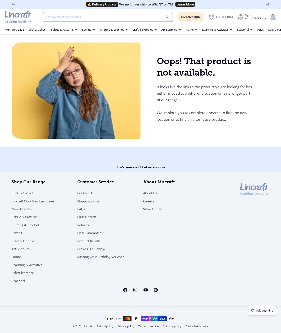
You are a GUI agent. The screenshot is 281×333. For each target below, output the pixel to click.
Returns (83, 225)
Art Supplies (21, 249)
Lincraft (87, 326)
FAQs (81, 209)
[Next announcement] (268, 4)
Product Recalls (88, 241)
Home (16, 257)
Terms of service (148, 326)
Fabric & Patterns (25, 217)
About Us (150, 193)
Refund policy (105, 326)
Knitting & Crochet (25, 225)
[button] (273, 17)
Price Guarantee (89, 233)
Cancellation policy (197, 326)
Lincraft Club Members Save (33, 201)
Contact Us (85, 193)
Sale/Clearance (23, 273)
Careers (149, 201)
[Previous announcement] (13, 4)
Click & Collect (22, 193)
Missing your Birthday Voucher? (101, 257)
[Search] (167, 16)
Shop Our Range (28, 182)
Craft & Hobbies (24, 241)
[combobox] (108, 16)
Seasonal (18, 281)
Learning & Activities (27, 265)
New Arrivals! (22, 209)
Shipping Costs (88, 201)
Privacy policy (126, 326)
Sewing (17, 233)
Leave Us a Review (91, 249)
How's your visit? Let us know (138, 167)
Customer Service (95, 182)
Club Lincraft (86, 217)
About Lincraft (159, 182)
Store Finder (152, 209)
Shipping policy (172, 326)
